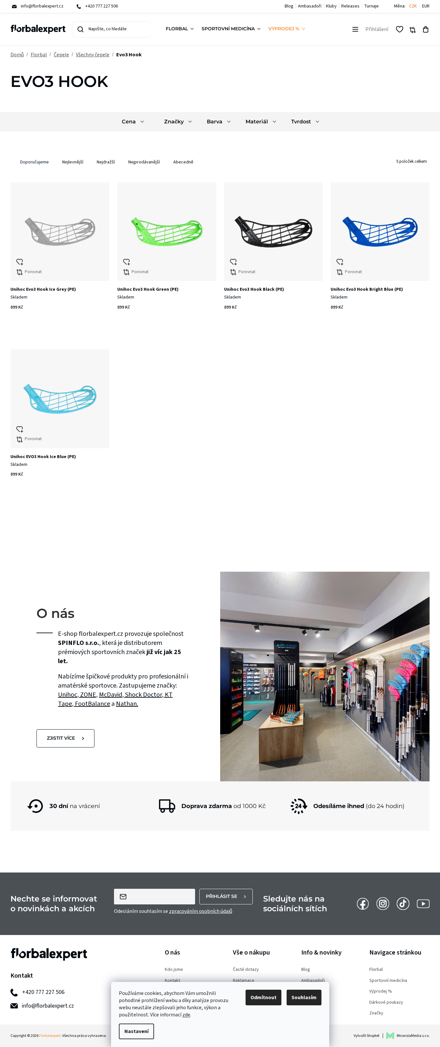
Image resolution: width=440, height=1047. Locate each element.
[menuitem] (181, 29)
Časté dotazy (246, 970)
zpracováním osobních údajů (200, 911)
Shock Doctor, (145, 694)
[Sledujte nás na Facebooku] (362, 903)
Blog (289, 6)
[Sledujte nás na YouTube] (423, 903)
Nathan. (127, 703)
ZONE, (89, 694)
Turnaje (371, 6)
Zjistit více (61, 738)
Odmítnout (263, 997)
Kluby (331, 6)
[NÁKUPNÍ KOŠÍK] (426, 29)
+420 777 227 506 (43, 992)
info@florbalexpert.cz (48, 1006)
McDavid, (112, 694)
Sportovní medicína (388, 981)
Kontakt (172, 981)
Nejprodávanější (144, 162)
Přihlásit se (221, 896)
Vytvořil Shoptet (366, 1035)
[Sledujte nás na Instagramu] (382, 903)
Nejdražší (106, 162)
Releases (350, 6)
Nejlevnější (72, 162)
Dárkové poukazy (386, 1002)
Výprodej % (380, 991)
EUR (426, 6)
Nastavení (136, 1031)
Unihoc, (69, 694)
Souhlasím (304, 997)
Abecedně (183, 162)
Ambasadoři (309, 6)
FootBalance (92, 703)
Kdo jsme (174, 970)
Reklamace (243, 981)
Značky (376, 1013)
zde (186, 1014)
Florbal (376, 970)
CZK (413, 6)
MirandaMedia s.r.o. (413, 1036)
